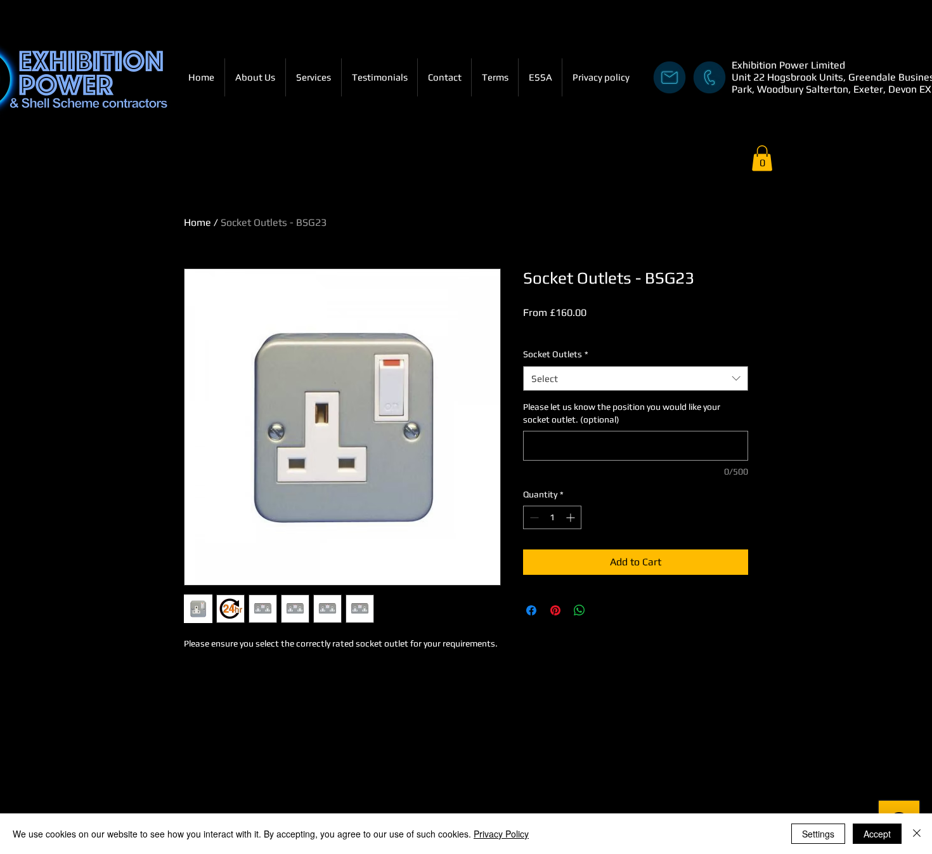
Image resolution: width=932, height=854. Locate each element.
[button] (762, 158)
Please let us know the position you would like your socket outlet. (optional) (621, 413)
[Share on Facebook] (531, 610)
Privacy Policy (501, 833)
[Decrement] (533, 517)
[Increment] (571, 517)
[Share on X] (603, 610)
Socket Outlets (555, 354)
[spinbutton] (552, 517)
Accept (877, 833)
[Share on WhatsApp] (579, 610)
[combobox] (635, 378)
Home (197, 222)
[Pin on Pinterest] (555, 610)
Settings (818, 833)
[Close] (916, 834)
